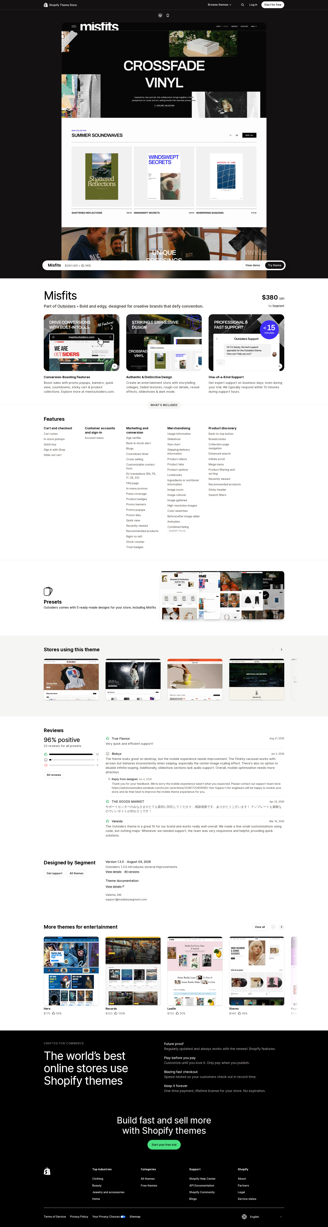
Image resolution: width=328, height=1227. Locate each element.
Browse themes (218, 4)
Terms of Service (55, 1216)
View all (260, 927)
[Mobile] (167, 15)
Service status (247, 1199)
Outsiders (66, 306)
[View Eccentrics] (179, 595)
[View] (71, 680)
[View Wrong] (201, 595)
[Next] (281, 649)
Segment (278, 305)
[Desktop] (160, 15)
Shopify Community (202, 1192)
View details (113, 871)
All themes (76, 873)
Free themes (149, 1185)
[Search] (242, 5)
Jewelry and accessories (108, 1192)
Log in (253, 4)
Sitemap (135, 1216)
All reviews (54, 775)
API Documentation (201, 1185)
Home (96, 1199)
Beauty (96, 1185)
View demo (252, 265)
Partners (243, 1185)
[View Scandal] (222, 595)
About (242, 1178)
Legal (241, 1192)
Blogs (193, 1199)
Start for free (272, 4)
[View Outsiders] (243, 595)
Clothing (97, 1178)
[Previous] (273, 649)
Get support (54, 873)
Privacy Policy (79, 1216)
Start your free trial (164, 1144)
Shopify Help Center (202, 1178)
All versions (131, 871)
